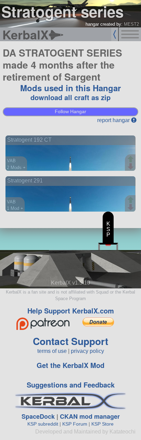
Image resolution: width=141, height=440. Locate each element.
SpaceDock (38, 416)
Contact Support (70, 341)
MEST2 (131, 24)
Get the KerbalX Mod (70, 365)
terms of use (52, 351)
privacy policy (87, 351)
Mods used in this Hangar (70, 88)
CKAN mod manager (90, 416)
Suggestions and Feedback (71, 385)
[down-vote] (131, 166)
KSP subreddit (42, 424)
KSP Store (102, 424)
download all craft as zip (70, 97)
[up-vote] (131, 159)
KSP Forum (74, 424)
